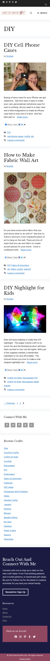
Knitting (7, 509)
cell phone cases (15, 136)
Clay (6, 448)
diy (32, 136)
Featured (8, 483)
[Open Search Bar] (31, 13)
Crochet (8, 461)
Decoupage (28, 378)
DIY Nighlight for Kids (24, 290)
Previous (9, 403)
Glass (6, 496)
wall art (27, 269)
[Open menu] (45, 4)
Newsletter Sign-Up (15, 592)
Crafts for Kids (14, 378)
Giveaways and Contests (16, 491)
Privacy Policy (25, 659)
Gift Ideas (8, 487)
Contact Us (7, 617)
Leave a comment (15, 140)
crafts (27, 136)
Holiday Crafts (11, 500)
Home (5, 609)
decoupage (27, 381)
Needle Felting (11, 517)
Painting (8, 526)
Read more (22, 117)
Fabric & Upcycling (20, 265)
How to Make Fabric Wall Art (21, 157)
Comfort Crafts (11, 452)
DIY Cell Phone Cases (22, 47)
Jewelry (7, 504)
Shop (5, 620)
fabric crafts (17, 269)
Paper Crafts (10, 530)
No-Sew (7, 522)
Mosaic (7, 513)
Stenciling (8, 539)
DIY (9, 132)
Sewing (7, 535)
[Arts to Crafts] (13, 13)
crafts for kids (14, 381)
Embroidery (9, 474)
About (5, 613)
